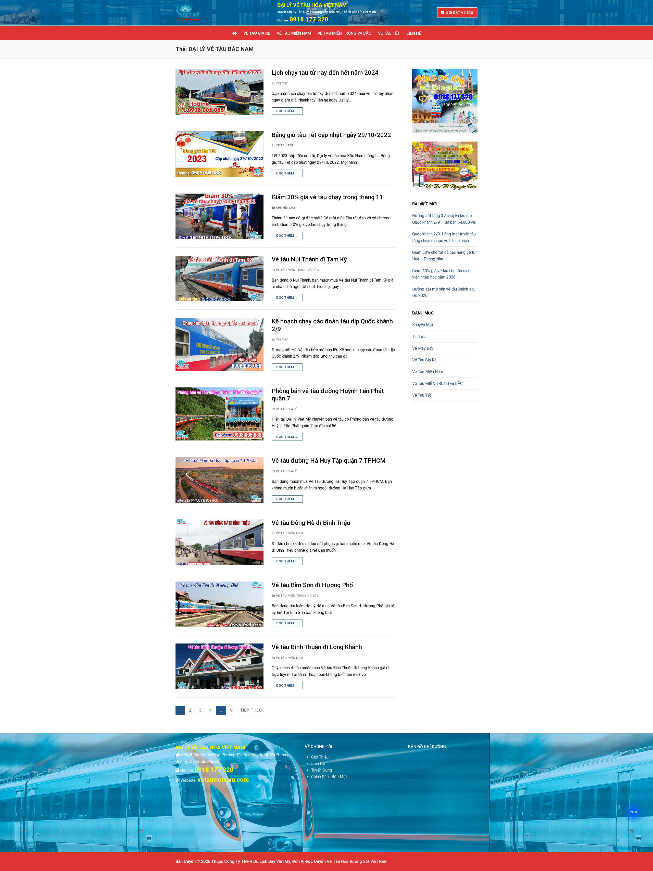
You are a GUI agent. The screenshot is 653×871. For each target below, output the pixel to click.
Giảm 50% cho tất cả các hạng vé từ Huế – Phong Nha (444, 255)
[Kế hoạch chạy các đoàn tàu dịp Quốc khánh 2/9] (219, 344)
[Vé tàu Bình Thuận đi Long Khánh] (219, 666)
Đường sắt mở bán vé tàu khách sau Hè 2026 (443, 292)
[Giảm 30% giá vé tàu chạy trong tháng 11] (219, 216)
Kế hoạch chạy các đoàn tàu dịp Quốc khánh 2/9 (332, 325)
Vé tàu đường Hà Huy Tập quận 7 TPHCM (329, 460)
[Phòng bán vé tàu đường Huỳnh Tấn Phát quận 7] (219, 413)
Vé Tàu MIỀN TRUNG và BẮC (297, 270)
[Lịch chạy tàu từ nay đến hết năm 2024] (219, 92)
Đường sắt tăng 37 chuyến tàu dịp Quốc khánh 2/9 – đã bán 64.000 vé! (444, 219)
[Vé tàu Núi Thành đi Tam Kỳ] (219, 278)
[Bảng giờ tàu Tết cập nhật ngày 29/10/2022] (219, 154)
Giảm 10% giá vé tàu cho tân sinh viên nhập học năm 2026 (441, 274)
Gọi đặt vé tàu (459, 12)
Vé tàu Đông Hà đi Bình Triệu (311, 522)
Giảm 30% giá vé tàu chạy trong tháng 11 (327, 197)
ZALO (633, 812)
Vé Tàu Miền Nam (289, 533)
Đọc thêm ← (287, 111)
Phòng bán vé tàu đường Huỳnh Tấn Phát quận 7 (328, 394)
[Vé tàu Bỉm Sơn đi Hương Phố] (219, 604)
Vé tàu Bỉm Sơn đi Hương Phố (312, 585)
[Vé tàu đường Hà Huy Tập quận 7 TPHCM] (219, 480)
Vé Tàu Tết (284, 145)
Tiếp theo (251, 710)
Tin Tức (281, 83)
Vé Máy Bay (422, 348)
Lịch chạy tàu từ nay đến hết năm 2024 (325, 72)
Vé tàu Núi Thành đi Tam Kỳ (309, 259)
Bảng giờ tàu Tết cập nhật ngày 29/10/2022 (331, 134)
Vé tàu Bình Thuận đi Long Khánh (317, 647)
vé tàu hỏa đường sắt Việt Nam (357, 861)
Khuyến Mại (285, 207)
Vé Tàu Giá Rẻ (286, 409)
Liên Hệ (318, 763)
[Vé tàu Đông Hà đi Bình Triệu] (219, 542)
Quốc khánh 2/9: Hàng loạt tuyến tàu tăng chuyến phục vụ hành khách (444, 237)
